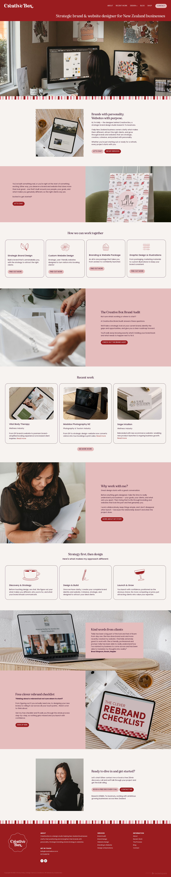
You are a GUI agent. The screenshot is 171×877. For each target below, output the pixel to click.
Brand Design (102, 839)
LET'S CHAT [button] (97, 151)
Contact (136, 848)
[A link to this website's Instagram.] (45, 860)
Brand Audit (101, 836)
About (135, 836)
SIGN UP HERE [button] (22, 725)
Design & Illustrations (105, 848)
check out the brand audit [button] (114, 342)
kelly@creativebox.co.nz (49, 851)
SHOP (149, 5)
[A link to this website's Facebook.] (41, 860)
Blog (134, 845)
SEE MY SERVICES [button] (112, 151)
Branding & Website (104, 845)
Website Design (103, 842)
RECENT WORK (121, 5)
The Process (137, 842)
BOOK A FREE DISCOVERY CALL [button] (105, 789)
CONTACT (161, 6)
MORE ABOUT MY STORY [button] (112, 519)
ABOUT (110, 5)
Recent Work (137, 839)
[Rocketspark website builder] (156, 873)
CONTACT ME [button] (126, 789)
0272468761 (44, 854)
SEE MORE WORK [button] (85, 449)
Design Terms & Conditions (35, 873)
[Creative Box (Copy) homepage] (20, 6)
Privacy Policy (21, 873)
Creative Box (58, 873)
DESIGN (133, 5)
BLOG (142, 5)
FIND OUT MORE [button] (15, 271)
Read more (21, 438)
